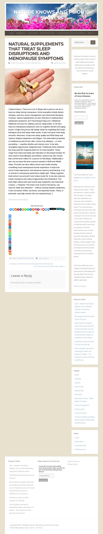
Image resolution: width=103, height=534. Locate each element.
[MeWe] (20, 209)
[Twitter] (13, 209)
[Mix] (23, 209)
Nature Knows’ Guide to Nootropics (71, 33)
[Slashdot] (63, 209)
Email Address (80, 112)
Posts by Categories (82, 405)
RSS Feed (39, 528)
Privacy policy (79, 409)
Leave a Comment (59, 63)
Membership (20, 33)
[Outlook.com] (48, 209)
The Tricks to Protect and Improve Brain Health (48, 266)
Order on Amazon (80, 286)
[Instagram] (35, 209)
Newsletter (78, 394)
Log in (77, 438)
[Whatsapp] (25, 209)
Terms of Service (73, 461)
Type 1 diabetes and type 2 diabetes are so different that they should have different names (21, 468)
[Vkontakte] (30, 209)
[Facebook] (10, 209)
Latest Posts (33, 33)
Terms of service (81, 413)
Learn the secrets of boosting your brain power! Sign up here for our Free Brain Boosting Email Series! (52, 469)
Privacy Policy (72, 464)
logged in (23, 283)
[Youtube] (43, 209)
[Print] (33, 209)
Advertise (78, 379)
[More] (37, 213)
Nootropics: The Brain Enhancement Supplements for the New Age (31, 264)
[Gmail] (40, 209)
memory (45, 258)
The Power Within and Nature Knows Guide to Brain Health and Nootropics (85, 420)
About (90, 33)
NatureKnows (36, 63)
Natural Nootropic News (26, 258)
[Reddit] (15, 209)
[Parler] (38, 209)
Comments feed (80, 445)
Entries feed (79, 442)
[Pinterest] (18, 209)
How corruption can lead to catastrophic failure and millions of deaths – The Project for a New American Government (84, 354)
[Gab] (28, 209)
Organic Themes (29, 528)
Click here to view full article (18, 200)
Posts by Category (47, 33)
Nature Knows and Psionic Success (51, 15)
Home (12, 33)
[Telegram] (45, 209)
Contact (77, 383)
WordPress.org (80, 449)
